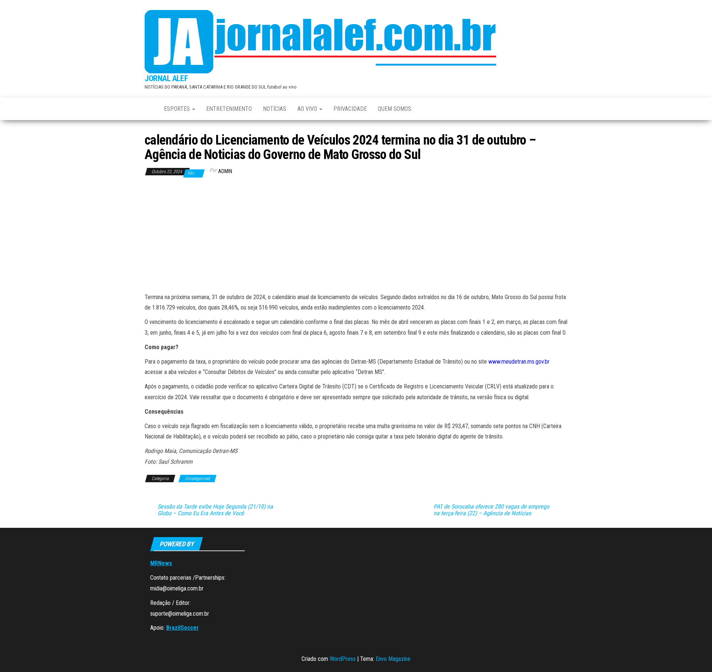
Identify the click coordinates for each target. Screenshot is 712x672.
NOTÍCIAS (274, 108)
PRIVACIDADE (350, 108)
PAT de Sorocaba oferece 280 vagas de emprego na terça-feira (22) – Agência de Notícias (491, 510)
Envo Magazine (393, 658)
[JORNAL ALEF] (148, 109)
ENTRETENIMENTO (229, 108)
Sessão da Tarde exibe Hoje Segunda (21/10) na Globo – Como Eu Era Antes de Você (215, 510)
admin (225, 171)
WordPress (343, 658)
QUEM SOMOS (394, 108)
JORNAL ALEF (166, 78)
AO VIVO (308, 108)
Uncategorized (197, 478)
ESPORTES (177, 108)
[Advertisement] (356, 236)
